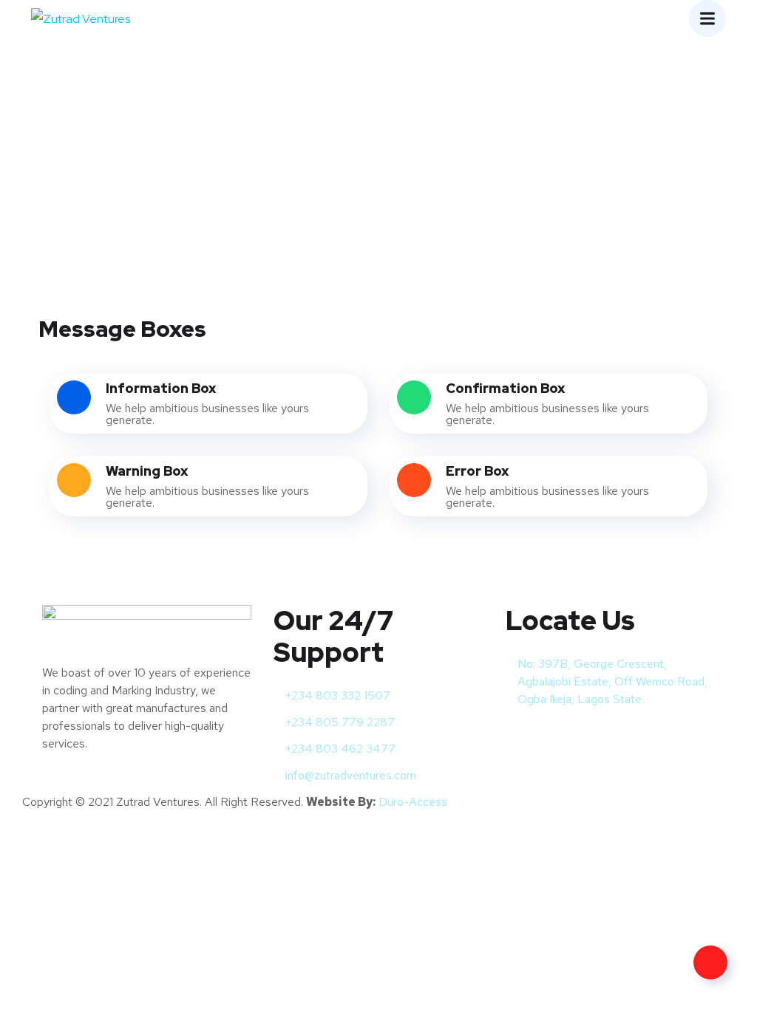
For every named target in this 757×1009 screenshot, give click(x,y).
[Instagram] (563, 735)
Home (333, 143)
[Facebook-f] (524, 735)
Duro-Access (412, 802)
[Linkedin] (602, 735)
